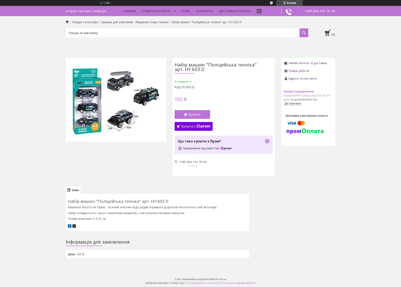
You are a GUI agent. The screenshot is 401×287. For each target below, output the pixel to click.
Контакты (205, 11)
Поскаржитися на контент (204, 283)
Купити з (188, 126)
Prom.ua (221, 279)
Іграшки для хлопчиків (117, 22)
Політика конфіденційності (239, 283)
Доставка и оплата (235, 11)
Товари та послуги (85, 22)
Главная (129, 11)
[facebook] (69, 227)
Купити (194, 114)
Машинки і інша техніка (152, 22)
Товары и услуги (156, 11)
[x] (74, 227)
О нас (185, 11)
